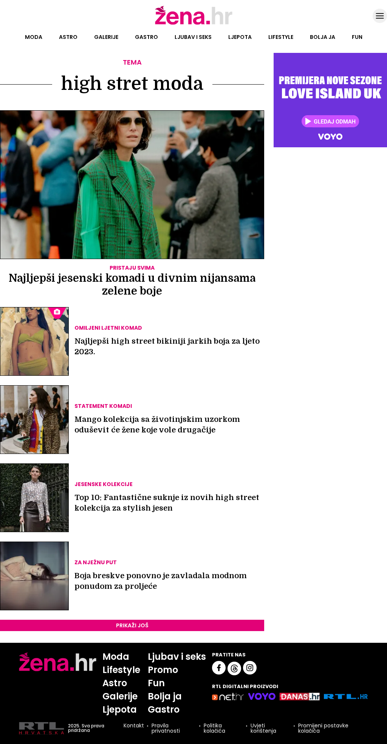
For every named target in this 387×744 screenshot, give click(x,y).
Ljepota (240, 37)
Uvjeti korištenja (263, 728)
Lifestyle (280, 37)
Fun (357, 37)
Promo (163, 670)
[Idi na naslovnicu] (193, 23)
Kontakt (134, 726)
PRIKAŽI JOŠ (132, 625)
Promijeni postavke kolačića (323, 728)
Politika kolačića (214, 728)
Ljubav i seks (193, 37)
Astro (68, 37)
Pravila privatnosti (166, 728)
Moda (33, 37)
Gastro (146, 37)
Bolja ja (322, 37)
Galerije (106, 37)
